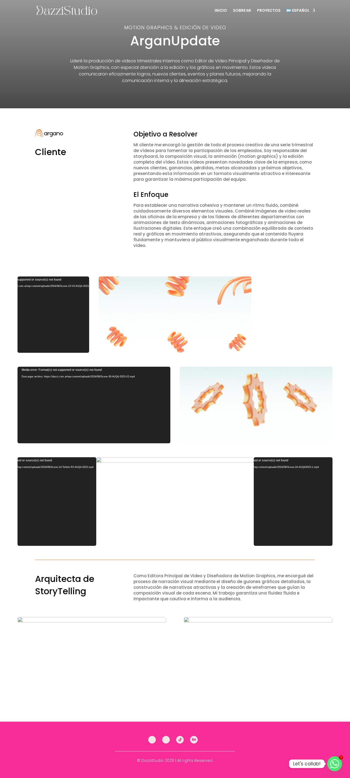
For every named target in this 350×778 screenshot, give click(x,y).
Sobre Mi (242, 10)
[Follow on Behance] (194, 740)
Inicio (221, 10)
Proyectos (269, 10)
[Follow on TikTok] (180, 740)
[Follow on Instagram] (152, 740)
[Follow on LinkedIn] (166, 740)
